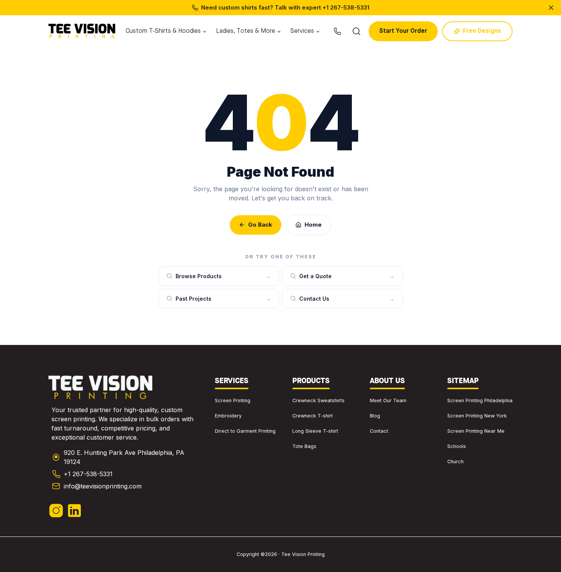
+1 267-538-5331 (345, 7)
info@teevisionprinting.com (103, 486)
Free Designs (482, 31)
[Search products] (356, 31)
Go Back (260, 224)
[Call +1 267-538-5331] (337, 31)
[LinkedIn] (74, 510)
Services (302, 31)
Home (313, 224)
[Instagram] (56, 510)
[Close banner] (551, 7)
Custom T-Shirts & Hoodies (163, 31)
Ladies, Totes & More (245, 31)
